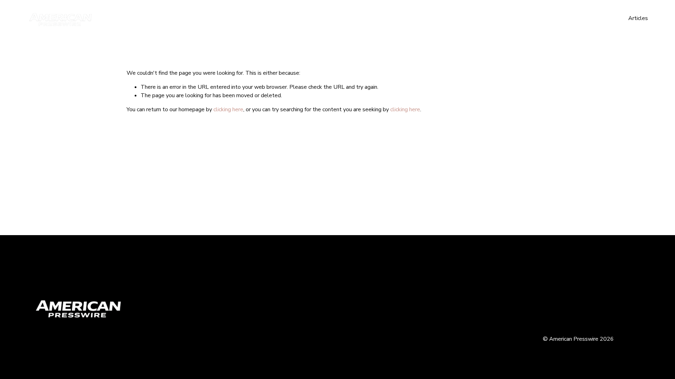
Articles (638, 18)
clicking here (228, 109)
